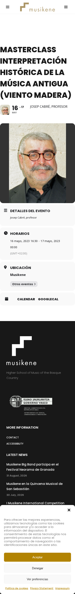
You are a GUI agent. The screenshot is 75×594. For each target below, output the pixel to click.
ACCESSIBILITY (14, 443)
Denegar (37, 568)
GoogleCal (48, 299)
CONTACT (12, 437)
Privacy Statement (41, 588)
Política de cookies (16, 588)
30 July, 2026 (15, 495)
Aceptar (37, 557)
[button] (69, 510)
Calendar (26, 299)
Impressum (62, 588)
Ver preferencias (37, 579)
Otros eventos (22, 284)
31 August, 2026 (16, 475)
